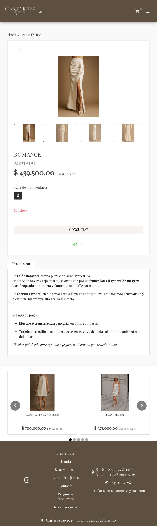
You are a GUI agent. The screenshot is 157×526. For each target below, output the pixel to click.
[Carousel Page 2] (74, 439)
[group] (78, 86)
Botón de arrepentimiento (96, 520)
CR (40, 12)
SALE (24, 35)
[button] (18, 196)
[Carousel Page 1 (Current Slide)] (70, 439)
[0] (137, 11)
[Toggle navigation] (148, 11)
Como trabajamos (66, 478)
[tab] (21, 264)
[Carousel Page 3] (78, 439)
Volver (21, 49)
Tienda (12, 35)
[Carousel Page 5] (86, 439)
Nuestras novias (65, 507)
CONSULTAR (78, 229)
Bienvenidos (66, 453)
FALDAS (36, 35)
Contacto (66, 486)
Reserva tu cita (65, 469)
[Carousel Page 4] (82, 439)
